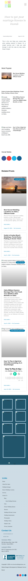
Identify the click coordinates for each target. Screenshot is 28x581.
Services (4, 492)
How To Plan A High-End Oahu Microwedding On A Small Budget (19, 129)
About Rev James (6, 484)
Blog (5, 498)
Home (3, 481)
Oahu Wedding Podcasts (11, 501)
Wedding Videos (7, 520)
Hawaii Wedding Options (9, 506)
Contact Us (4, 495)
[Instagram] (19, 158)
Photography (7, 518)
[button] (25, 4)
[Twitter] (14, 158)
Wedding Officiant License (10, 512)
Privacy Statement (8, 526)
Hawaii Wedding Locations (8, 489)
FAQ (5, 504)
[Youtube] (9, 158)
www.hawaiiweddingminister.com (17, 564)
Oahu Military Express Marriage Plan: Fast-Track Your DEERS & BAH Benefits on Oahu (13, 292)
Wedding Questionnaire (9, 515)
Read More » (7, 224)
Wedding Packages (6, 487)
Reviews (6, 509)
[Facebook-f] (4, 158)
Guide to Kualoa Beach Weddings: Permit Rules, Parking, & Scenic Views (12, 237)
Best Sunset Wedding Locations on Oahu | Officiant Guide (18, 75)
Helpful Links (7, 523)
